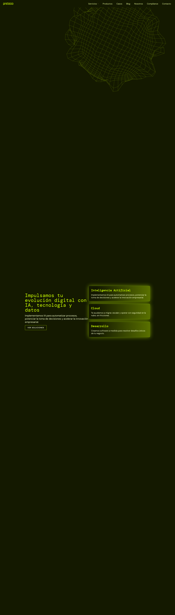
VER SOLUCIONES (36, 328)
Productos (107, 3)
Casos (119, 3)
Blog (128, 3)
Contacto (166, 3)
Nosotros (138, 3)
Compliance (152, 3)
